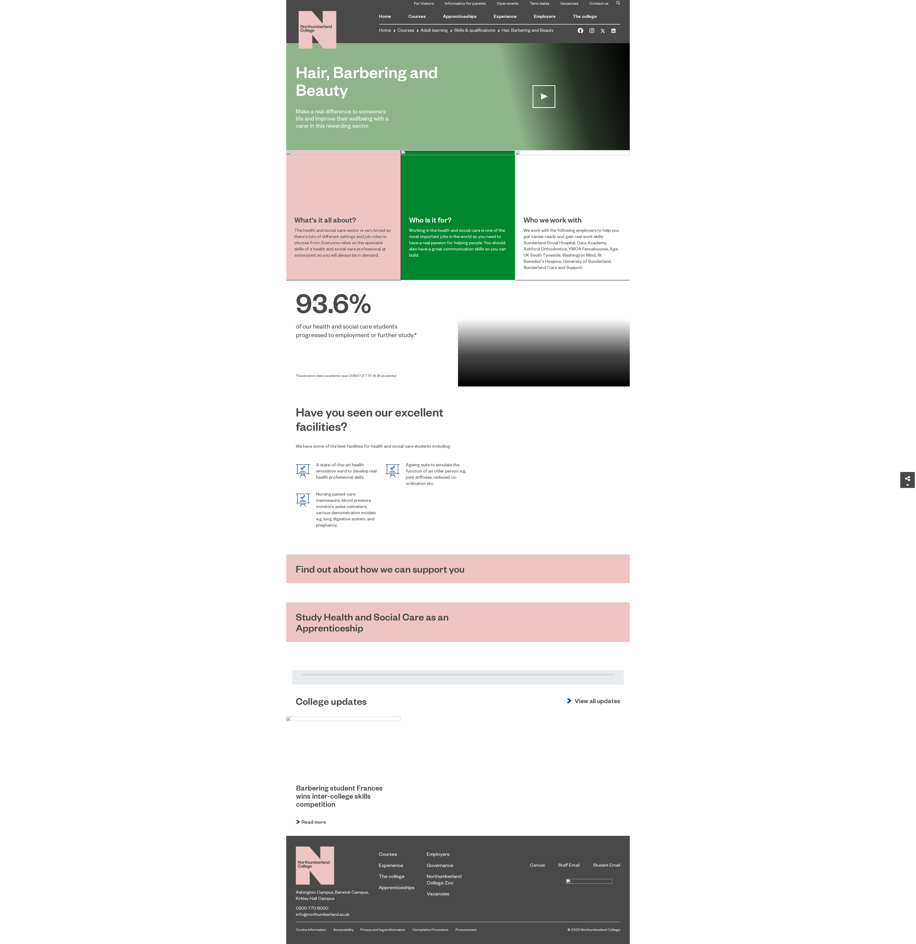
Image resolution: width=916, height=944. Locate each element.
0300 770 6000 (312, 908)
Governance (440, 865)
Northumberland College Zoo (444, 879)
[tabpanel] (458, 333)
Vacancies (569, 3)
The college (585, 16)
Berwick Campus (351, 892)
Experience (505, 16)
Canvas (537, 865)
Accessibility (343, 929)
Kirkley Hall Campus (315, 898)
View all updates (597, 701)
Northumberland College (315, 865)
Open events (508, 3)
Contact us (598, 3)
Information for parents (465, 3)
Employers (545, 16)
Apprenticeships (460, 16)
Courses (417, 16)
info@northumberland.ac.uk (322, 914)
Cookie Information (311, 929)
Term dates (539, 3)
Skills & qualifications (474, 30)
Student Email (606, 865)
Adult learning (434, 30)
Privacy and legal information (382, 929)
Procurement (466, 929)
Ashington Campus (314, 892)
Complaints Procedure (430, 929)
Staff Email (569, 865)
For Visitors (424, 3)
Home (385, 16)
